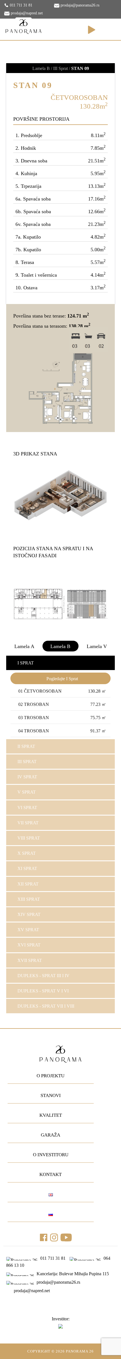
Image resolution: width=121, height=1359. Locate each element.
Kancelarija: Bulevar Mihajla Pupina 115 (72, 1273)
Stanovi (51, 1095)
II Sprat (26, 746)
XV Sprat (28, 929)
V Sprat (26, 792)
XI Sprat (27, 868)
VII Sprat (28, 822)
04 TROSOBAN (62, 730)
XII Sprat (28, 884)
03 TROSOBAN (62, 717)
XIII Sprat (28, 899)
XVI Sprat (29, 944)
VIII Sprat (28, 838)
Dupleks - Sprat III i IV (43, 975)
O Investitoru (50, 1154)
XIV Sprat (29, 914)
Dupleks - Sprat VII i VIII (45, 1006)
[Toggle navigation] (109, 30)
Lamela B (60, 646)
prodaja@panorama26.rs (79, 5)
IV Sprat (27, 776)
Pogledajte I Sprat (62, 678)
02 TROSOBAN (62, 704)
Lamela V (97, 646)
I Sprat (25, 662)
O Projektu (50, 1075)
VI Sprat (27, 807)
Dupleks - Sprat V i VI (43, 990)
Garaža (50, 1135)
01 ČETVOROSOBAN (62, 691)
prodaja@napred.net (26, 13)
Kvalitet (50, 1115)
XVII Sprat (29, 960)
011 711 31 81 (21, 5)
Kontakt (50, 1174)
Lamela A (24, 646)
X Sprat (26, 853)
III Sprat (27, 761)
